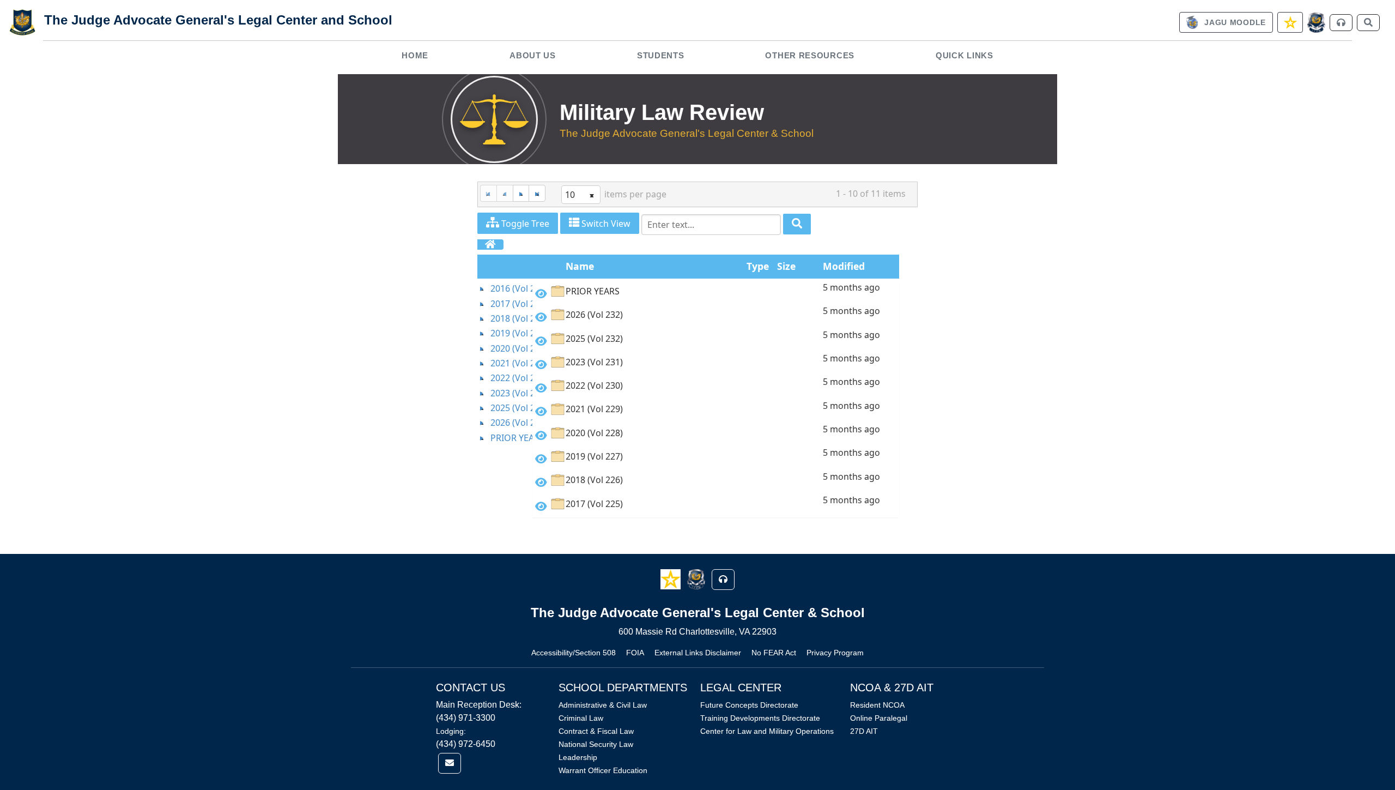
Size (786, 266)
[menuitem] (415, 55)
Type (758, 266)
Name (580, 266)
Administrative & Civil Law (603, 705)
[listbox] (581, 194)
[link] (1226, 22)
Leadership (578, 757)
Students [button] (660, 55)
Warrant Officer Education (603, 770)
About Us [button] (533, 55)
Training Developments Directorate (760, 718)
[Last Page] (537, 193)
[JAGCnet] (1316, 23)
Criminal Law (581, 718)
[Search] (797, 224)
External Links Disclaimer (697, 652)
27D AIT (864, 731)
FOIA (635, 652)
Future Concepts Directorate (749, 705)
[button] (671, 578)
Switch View (604, 224)
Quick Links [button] (964, 55)
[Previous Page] (504, 193)
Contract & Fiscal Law (596, 731)
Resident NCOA (877, 705)
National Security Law (596, 744)
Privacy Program (835, 652)
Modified (844, 266)
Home (415, 55)
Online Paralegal (878, 718)
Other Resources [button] (809, 55)
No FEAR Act (773, 652)
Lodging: (451, 731)
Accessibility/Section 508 (573, 652)
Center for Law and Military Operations (767, 731)
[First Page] (488, 193)
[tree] (504, 363)
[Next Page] (521, 193)
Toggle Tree (524, 224)
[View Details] (541, 293)
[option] (715, 293)
